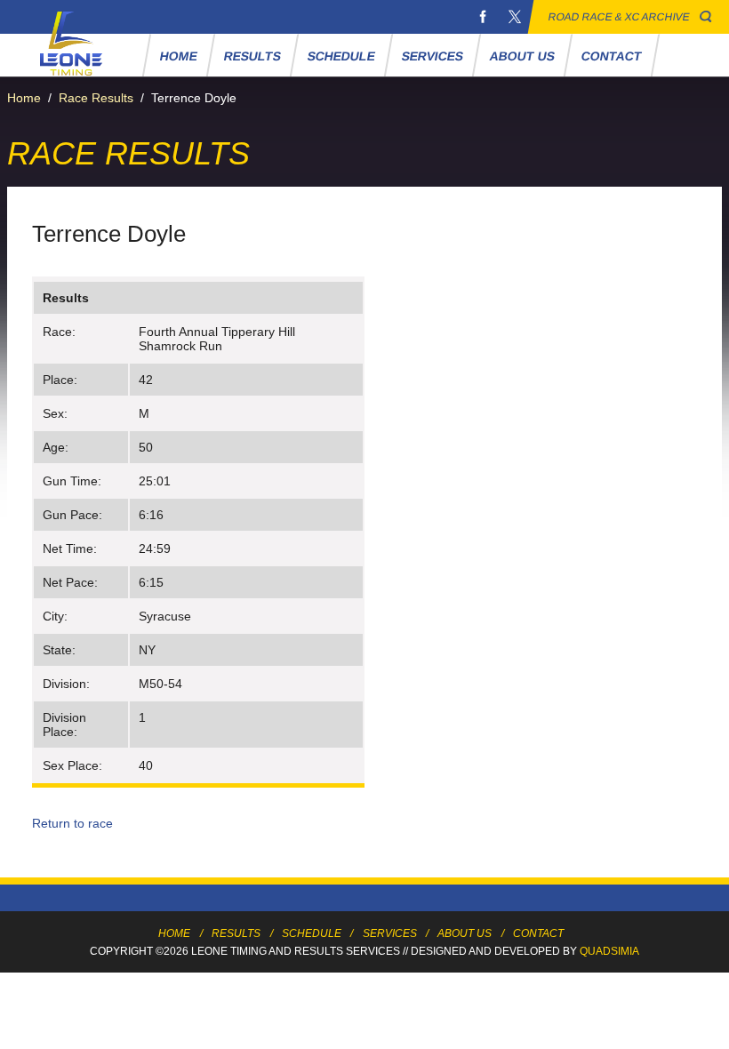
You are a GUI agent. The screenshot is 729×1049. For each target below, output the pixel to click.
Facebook (483, 17)
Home (179, 56)
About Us (523, 56)
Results (253, 56)
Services (433, 56)
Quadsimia (609, 951)
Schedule (342, 56)
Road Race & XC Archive (619, 17)
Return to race (72, 823)
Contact (612, 56)
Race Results (96, 98)
